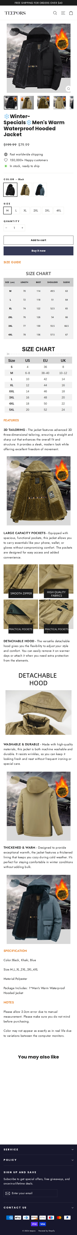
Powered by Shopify (46, 1230)
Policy (10, 1160)
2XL (35, 210)
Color (14, 179)
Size (7, 203)
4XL (58, 210)
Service (11, 1149)
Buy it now (38, 251)
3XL (47, 210)
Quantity (12, 221)
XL (25, 210)
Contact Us (15, 1207)
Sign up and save (20, 1172)
